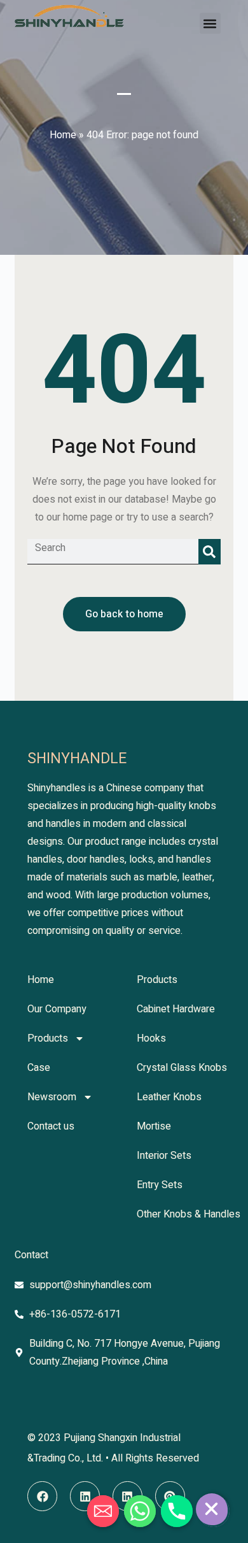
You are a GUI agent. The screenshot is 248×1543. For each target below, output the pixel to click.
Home (63, 135)
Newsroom (51, 1097)
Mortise (154, 1126)
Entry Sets (160, 1185)
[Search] (209, 551)
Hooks (151, 1038)
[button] (210, 23)
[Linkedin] (85, 1496)
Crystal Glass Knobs (182, 1067)
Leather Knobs (169, 1097)
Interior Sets (164, 1155)
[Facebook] (42, 1496)
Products (47, 1038)
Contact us (50, 1126)
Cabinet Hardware (176, 1009)
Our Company (56, 1009)
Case (38, 1067)
